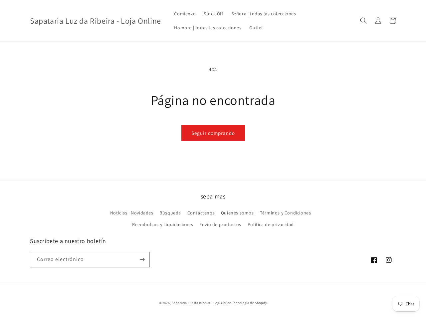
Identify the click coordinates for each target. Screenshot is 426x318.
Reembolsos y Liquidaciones (162, 224)
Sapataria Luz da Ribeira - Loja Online (201, 303)
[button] (363, 20)
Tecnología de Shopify (249, 303)
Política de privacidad (271, 224)
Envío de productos (220, 224)
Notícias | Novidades (131, 213)
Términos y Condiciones (285, 213)
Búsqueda (170, 213)
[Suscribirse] (142, 259)
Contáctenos (201, 213)
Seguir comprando (213, 133)
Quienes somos (237, 213)
